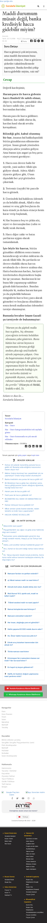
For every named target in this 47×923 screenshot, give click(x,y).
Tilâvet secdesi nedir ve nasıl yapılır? (23, 603)
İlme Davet (8, 843)
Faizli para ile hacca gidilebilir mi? (18, 495)
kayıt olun (35, 455)
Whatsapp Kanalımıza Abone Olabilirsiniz (24, 694)
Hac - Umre (10, 425)
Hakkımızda (6, 768)
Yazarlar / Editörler (9, 771)
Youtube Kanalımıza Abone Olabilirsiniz (25, 688)
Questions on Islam (31, 838)
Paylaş (24, 41)
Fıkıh (3, 711)
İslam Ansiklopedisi (9, 756)
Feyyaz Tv (8, 890)
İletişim (4, 787)
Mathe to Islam (30, 866)
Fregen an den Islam (32, 846)
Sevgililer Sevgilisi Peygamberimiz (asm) (18, 742)
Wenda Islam (30, 859)
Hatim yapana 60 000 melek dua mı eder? (25, 629)
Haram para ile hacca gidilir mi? (17, 491)
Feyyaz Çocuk (30, 894)
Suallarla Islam (30, 843)
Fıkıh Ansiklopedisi (9, 745)
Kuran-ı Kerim (9, 838)
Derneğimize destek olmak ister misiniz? (23, 811)
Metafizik (5, 722)
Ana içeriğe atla (6, 1)
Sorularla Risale (9, 879)
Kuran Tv (7, 892)
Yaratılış (5, 727)
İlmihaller (5, 753)
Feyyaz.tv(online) (31, 915)
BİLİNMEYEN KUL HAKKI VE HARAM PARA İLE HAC (23, 500)
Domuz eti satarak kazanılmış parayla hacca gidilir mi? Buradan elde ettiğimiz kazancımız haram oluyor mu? (23, 467)
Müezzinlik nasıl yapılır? (12, 526)
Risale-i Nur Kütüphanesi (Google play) (32, 882)
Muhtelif (5, 725)
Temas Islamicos (31, 861)
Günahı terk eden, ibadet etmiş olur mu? (24, 587)
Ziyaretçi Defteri (8, 776)
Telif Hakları (6, 784)
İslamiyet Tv (8, 895)
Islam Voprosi (30, 841)
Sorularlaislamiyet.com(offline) (35, 912)
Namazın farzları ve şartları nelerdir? (23, 574)
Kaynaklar (6, 773)
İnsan (4, 717)
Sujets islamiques (31, 869)
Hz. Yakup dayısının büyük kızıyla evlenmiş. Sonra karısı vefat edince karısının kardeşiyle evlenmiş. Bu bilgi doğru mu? (23, 557)
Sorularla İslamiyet (13, 418)
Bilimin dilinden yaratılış (11, 740)
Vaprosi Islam (30, 851)
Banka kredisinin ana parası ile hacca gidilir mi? (24, 479)
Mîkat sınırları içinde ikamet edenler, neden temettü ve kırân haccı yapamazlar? (22, 510)
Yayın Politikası (8, 779)
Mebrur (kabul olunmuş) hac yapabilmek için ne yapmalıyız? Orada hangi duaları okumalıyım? (24, 474)
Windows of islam (31, 864)
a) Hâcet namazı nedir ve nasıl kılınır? (23, 580)
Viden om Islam (30, 854)
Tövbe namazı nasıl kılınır (18, 651)
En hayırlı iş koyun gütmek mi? (20, 667)
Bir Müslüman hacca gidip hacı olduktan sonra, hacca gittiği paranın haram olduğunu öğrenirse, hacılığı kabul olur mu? (24, 485)
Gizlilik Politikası (8, 781)
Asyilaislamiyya (30, 849)
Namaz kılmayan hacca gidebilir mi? (19, 505)
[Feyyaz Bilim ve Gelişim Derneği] (23, 806)
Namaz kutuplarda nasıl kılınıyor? (22, 609)
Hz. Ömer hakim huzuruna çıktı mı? (22, 636)
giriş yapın (22, 455)
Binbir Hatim (8, 841)
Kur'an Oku (29, 905)
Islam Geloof (29, 856)
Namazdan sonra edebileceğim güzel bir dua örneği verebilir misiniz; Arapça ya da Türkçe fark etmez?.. (22, 538)
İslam (4, 719)
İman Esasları (7, 714)
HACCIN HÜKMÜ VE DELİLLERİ (17, 515)
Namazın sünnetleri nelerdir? (20, 616)
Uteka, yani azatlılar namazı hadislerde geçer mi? (23, 545)
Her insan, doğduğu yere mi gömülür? (23, 622)
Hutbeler (5, 750)
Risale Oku (8, 882)
